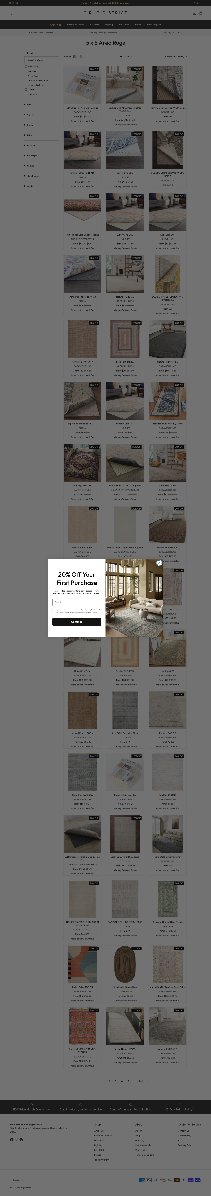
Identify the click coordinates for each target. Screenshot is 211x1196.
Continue (77, 621)
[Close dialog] (159, 562)
